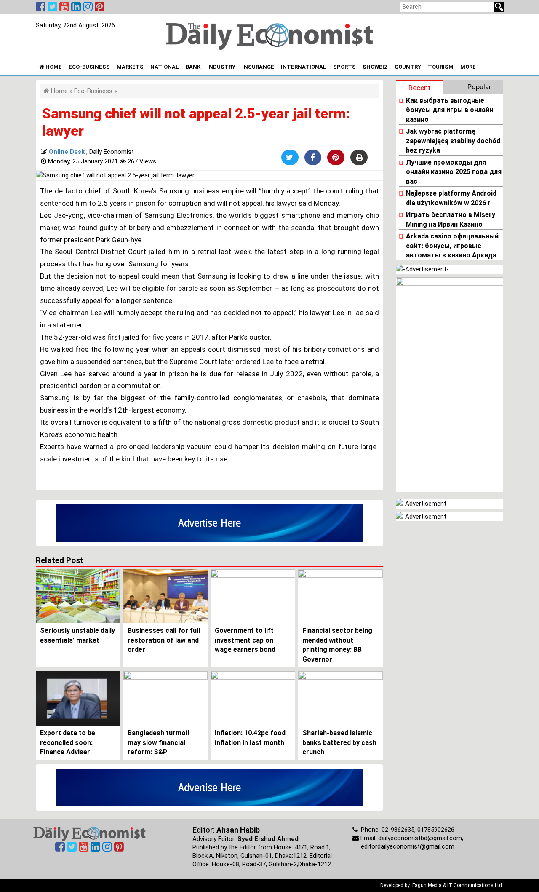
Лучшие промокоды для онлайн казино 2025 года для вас (454, 171)
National (164, 67)
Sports (344, 67)
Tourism (441, 67)
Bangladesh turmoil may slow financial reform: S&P (158, 742)
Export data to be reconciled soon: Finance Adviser (67, 742)
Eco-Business (89, 67)
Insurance (258, 67)
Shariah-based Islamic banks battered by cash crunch (339, 742)
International (303, 67)
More (468, 67)
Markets (130, 67)
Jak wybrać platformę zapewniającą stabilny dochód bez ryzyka (453, 140)
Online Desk (67, 151)
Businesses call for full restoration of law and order (164, 640)
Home (53, 67)
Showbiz (375, 67)
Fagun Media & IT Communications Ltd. (457, 885)
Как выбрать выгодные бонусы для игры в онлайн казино (449, 109)
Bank (193, 67)
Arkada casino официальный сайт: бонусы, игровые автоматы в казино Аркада (452, 245)
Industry (221, 67)
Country (408, 67)
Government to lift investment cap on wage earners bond (245, 640)
